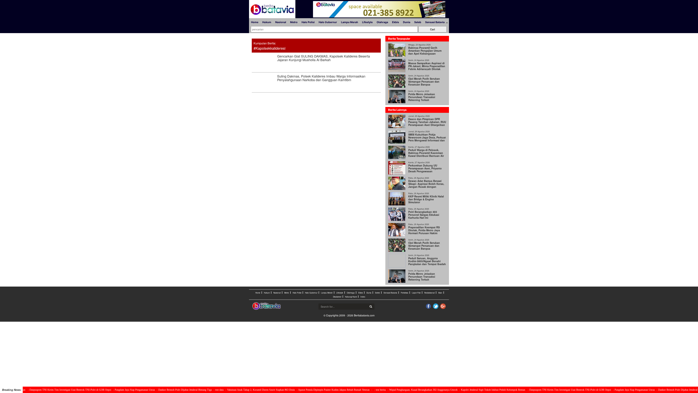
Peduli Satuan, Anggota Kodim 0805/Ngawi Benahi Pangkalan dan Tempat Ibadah (427, 261)
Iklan (440, 292)
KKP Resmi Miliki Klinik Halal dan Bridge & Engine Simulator (426, 199)
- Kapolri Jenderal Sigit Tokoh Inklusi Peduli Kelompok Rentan (480, 389)
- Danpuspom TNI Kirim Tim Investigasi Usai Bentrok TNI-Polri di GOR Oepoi (57, 389)
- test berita (368, 389)
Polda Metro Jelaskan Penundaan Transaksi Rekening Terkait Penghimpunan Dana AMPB (425, 98)
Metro (294, 22)
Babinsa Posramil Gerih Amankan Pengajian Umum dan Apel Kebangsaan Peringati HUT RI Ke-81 (425, 52)
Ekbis (395, 22)
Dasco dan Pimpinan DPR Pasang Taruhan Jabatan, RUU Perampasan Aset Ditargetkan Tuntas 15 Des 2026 (427, 123)
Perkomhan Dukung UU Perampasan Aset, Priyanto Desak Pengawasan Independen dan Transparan (425, 170)
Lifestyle (367, 22)
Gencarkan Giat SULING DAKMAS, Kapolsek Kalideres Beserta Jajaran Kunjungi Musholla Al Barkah (323, 58)
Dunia (406, 22)
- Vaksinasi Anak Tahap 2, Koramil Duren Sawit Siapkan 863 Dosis (248, 389)
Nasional (280, 22)
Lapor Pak (416, 292)
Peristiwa (404, 292)
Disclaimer (337, 296)
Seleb (417, 22)
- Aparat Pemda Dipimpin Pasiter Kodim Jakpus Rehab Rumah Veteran (321, 389)
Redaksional (429, 292)
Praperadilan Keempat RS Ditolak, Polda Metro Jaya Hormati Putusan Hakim (424, 230)
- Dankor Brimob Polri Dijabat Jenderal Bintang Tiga (172, 389)
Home (254, 22)
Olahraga (382, 22)
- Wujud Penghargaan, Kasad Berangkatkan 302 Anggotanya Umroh (411, 389)
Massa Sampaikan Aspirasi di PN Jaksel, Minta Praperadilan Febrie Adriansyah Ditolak (426, 66)
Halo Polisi (308, 22)
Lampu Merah (349, 22)
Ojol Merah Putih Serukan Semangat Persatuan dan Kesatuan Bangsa (424, 81)
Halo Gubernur (328, 22)
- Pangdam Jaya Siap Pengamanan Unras (122, 389)
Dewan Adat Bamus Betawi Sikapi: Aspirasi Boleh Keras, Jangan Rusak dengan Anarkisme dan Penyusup (426, 185)
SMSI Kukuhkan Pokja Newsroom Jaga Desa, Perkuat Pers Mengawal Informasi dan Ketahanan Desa (427, 139)
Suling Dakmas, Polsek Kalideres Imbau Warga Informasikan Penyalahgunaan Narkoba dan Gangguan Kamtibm (321, 78)
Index (362, 296)
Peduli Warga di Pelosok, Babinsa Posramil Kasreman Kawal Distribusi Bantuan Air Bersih (426, 154)
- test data (207, 389)
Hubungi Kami (351, 296)
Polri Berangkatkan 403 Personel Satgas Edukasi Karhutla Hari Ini (423, 214)
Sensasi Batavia (435, 22)
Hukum (266, 22)
